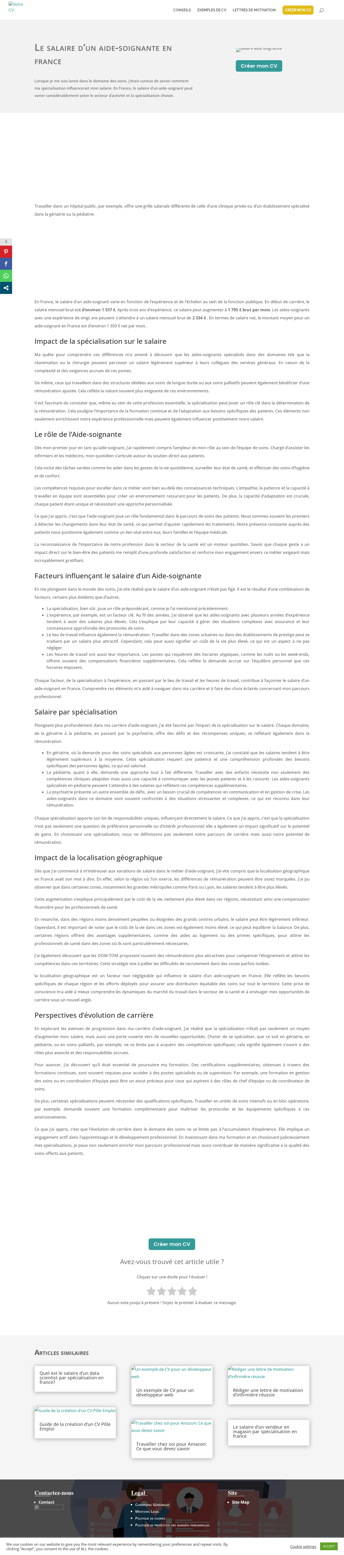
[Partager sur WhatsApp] (6, 276)
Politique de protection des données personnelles (172, 1525)
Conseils (182, 10)
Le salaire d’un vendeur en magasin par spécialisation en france (265, 1431)
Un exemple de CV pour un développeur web (165, 1392)
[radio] (151, 1292)
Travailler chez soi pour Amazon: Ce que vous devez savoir (171, 1446)
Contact (46, 1502)
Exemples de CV (211, 10)
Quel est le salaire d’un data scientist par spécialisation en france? (72, 1377)
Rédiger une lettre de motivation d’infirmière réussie (268, 1392)
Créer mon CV (259, 65)
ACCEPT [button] (329, 1546)
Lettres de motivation (254, 10)
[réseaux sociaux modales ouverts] (6, 288)
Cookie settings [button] (303, 1546)
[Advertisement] (172, 164)
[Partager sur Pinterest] (6, 252)
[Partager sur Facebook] (6, 264)
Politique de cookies (150, 1518)
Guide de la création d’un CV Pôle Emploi (75, 1426)
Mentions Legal (147, 1511)
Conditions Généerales (152, 1504)
